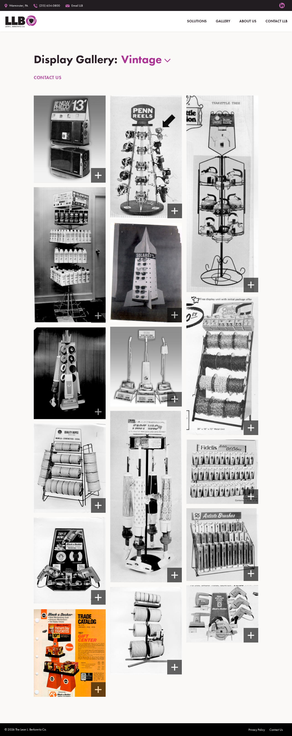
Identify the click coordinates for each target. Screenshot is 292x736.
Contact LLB (276, 21)
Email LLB (77, 5)
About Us (247, 21)
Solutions (197, 21)
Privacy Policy (256, 730)
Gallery (223, 21)
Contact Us (47, 77)
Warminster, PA (18, 5)
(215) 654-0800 (49, 5)
